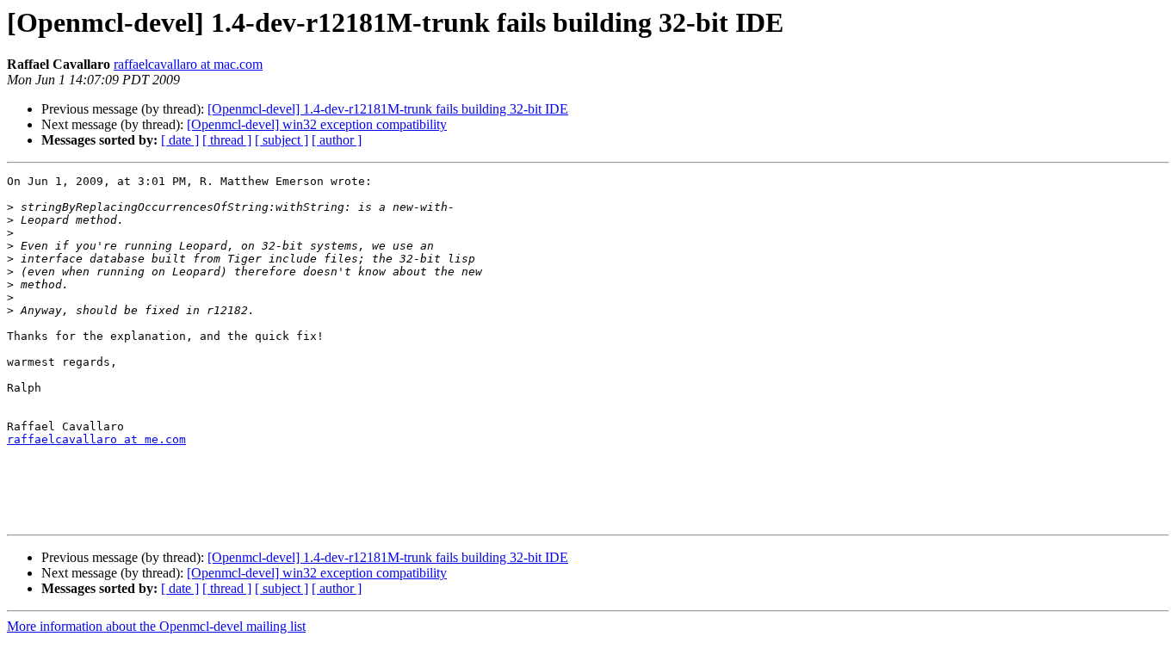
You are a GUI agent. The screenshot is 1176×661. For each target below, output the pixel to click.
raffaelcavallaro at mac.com (188, 64)
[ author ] (337, 140)
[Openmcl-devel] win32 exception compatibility (317, 124)
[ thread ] (226, 140)
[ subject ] (281, 140)
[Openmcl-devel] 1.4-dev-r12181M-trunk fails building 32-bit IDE (387, 109)
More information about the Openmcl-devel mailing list (156, 626)
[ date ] (180, 140)
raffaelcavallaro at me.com (96, 439)
